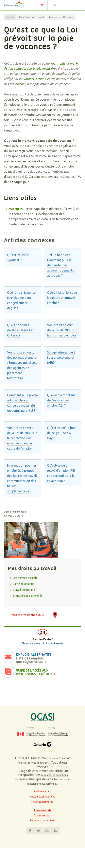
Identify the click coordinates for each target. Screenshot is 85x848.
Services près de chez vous (27, 614)
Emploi (10, 17)
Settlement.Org (42, 791)
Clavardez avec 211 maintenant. (42, 643)
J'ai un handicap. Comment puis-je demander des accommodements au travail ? (60, 265)
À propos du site (43, 810)
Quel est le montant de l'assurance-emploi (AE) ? (61, 400)
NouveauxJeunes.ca (42, 801)
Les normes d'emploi (61, 17)
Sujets (43, 5)
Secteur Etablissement (42, 796)
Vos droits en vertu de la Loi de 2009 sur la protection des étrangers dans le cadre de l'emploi (22, 438)
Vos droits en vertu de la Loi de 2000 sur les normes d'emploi (62, 330)
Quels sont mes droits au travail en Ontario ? (20, 330)
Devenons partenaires (42, 820)
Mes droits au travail (31, 17)
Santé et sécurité (23, 583)
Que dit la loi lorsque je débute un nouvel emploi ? (62, 298)
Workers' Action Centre (38, 79)
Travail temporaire (24, 589)
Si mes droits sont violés (27, 595)
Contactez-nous (42, 815)
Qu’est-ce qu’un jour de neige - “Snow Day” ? (61, 433)
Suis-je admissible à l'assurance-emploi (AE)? (61, 357)
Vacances (16, 209)
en (54, 5)
